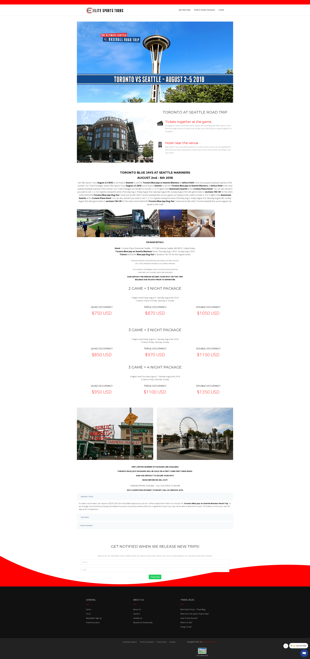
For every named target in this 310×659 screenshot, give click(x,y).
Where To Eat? (186, 622)
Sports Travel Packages (204, 10)
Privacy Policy (162, 642)
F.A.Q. (88, 614)
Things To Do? (186, 627)
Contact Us (137, 618)
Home (88, 609)
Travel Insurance (93, 622)
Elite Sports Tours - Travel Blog (192, 609)
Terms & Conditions (147, 642)
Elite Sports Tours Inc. (210, 642)
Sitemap (172, 642)
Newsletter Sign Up (94, 618)
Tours (221, 10)
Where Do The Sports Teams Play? (194, 614)
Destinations (184, 10)
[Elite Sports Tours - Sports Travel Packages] (104, 9)
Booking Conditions (130, 642)
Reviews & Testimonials (143, 622)
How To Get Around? (188, 618)
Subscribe (155, 577)
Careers (136, 614)
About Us (137, 609)
